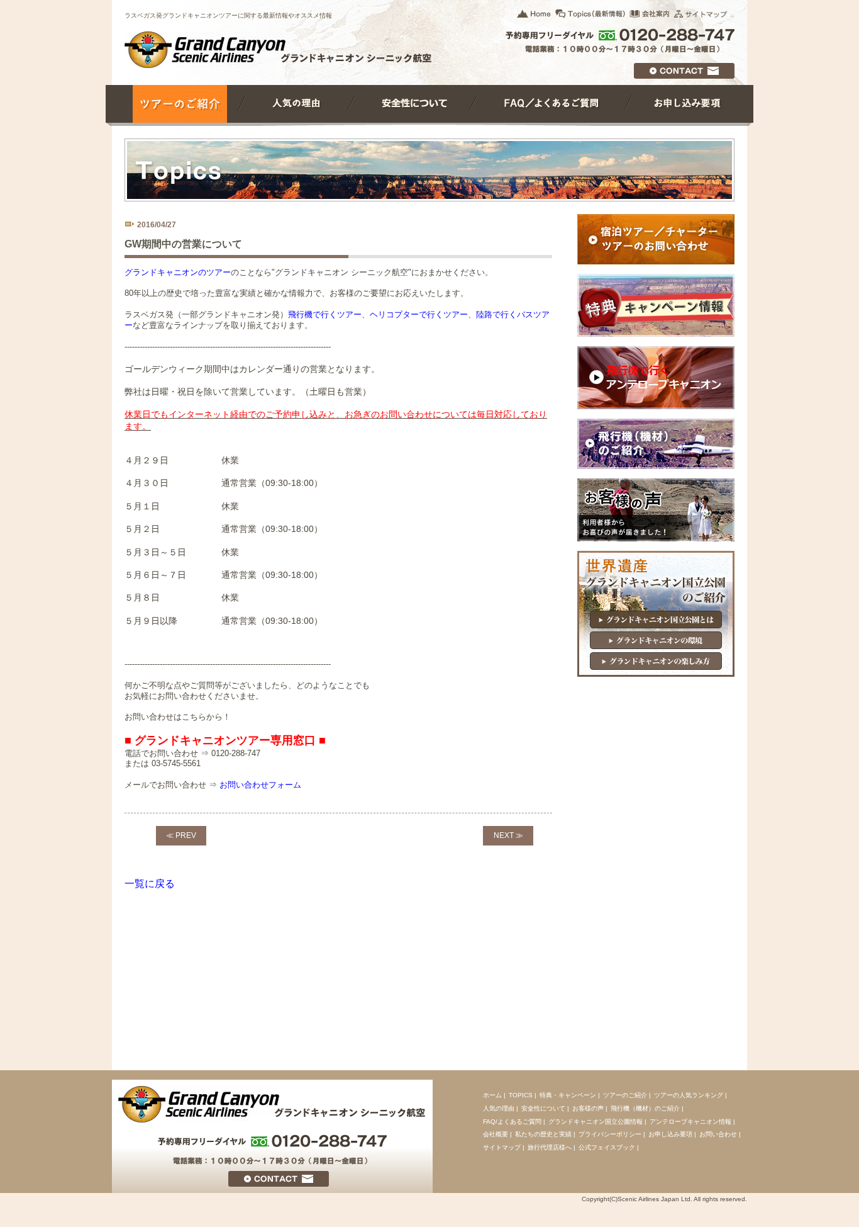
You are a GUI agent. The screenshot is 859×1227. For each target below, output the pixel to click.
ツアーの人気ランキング (688, 1095)
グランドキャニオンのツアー (178, 272)
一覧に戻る (150, 883)
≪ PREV (181, 835)
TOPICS (521, 1095)
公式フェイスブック (607, 1147)
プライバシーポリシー (610, 1134)
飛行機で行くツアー (325, 314)
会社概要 (495, 1134)
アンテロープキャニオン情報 (690, 1121)
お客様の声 (588, 1108)
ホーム (492, 1095)
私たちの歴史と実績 (543, 1134)
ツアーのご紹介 (625, 1095)
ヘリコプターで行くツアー (419, 314)
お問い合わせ (718, 1134)
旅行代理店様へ (550, 1147)
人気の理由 (498, 1108)
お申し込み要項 (670, 1134)
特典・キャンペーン (568, 1095)
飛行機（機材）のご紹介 (645, 1108)
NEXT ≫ (508, 835)
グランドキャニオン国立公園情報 (595, 1121)
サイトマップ (502, 1147)
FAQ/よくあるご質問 (512, 1121)
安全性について (543, 1108)
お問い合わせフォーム (260, 784)
